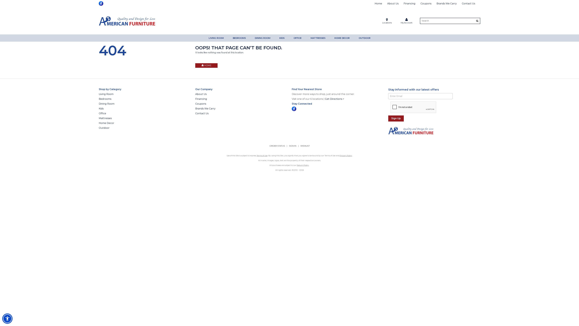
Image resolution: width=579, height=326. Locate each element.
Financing (409, 3)
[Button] (477, 21)
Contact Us (468, 3)
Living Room (216, 38)
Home (378, 3)
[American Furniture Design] (127, 20)
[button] (406, 21)
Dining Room (262, 38)
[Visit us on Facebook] (101, 3)
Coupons (426, 3)
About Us (393, 3)
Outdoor (364, 38)
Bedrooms (239, 38)
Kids (282, 38)
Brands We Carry (447, 3)
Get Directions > (334, 98)
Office (298, 38)
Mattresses (318, 38)
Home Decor (342, 38)
